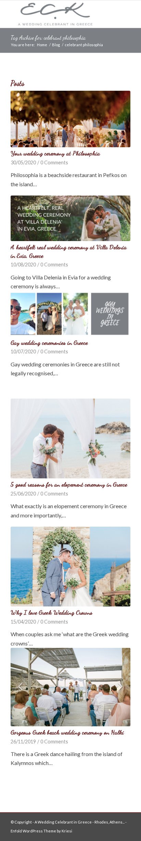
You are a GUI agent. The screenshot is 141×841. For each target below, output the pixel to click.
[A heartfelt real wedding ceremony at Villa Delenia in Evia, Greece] (70, 218)
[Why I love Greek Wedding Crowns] (70, 566)
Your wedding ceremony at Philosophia (55, 153)
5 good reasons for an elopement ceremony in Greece (69, 484)
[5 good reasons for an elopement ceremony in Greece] (70, 438)
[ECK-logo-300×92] (58, 14)
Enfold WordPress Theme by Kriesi (41, 831)
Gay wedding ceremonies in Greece (49, 342)
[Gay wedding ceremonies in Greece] (70, 314)
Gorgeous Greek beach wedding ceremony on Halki (67, 732)
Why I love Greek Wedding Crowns (51, 612)
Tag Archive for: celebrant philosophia (48, 37)
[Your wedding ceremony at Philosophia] (70, 119)
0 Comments (54, 162)
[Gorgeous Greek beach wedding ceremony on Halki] (70, 687)
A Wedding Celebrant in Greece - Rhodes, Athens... (80, 822)
